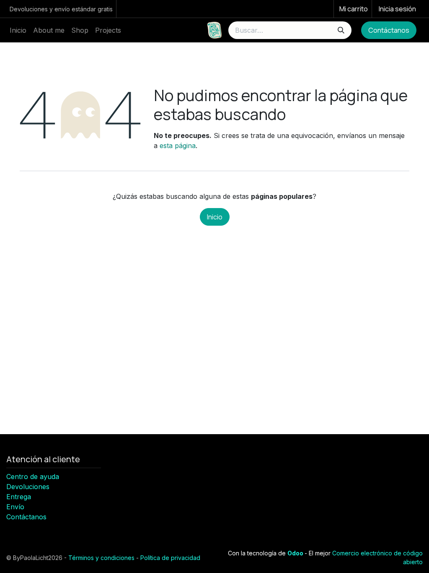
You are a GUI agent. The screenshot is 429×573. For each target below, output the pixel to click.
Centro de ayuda (32, 476)
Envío (15, 507)
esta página (178, 145)
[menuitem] (18, 30)
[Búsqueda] (341, 30)
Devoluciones (27, 486)
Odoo (296, 553)
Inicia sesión (397, 8)
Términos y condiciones (101, 557)
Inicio (214, 216)
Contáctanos (388, 30)
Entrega (18, 496)
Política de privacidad (170, 557)
